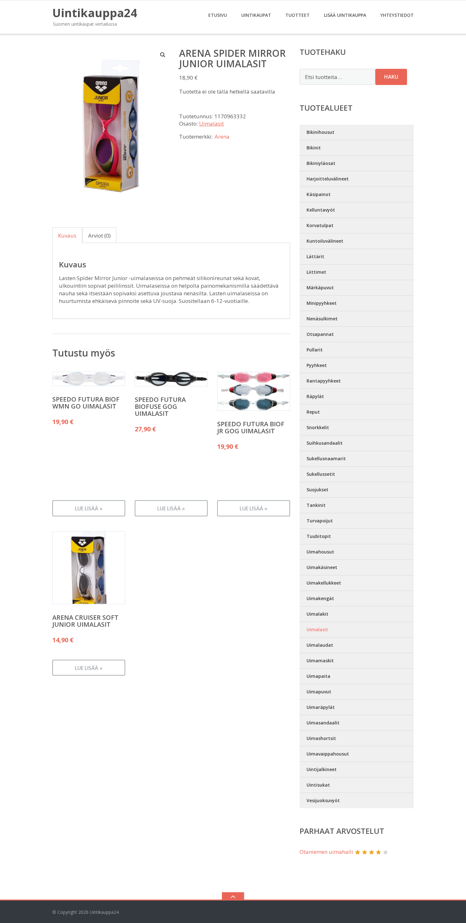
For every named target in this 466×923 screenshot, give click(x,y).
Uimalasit (211, 123)
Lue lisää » (88, 508)
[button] (163, 54)
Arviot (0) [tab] (99, 235)
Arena (222, 136)
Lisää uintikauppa (345, 15)
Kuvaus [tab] (67, 235)
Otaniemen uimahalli (326, 851)
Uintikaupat (256, 15)
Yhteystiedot (397, 15)
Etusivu (217, 15)
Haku (391, 76)
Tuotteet (297, 15)
